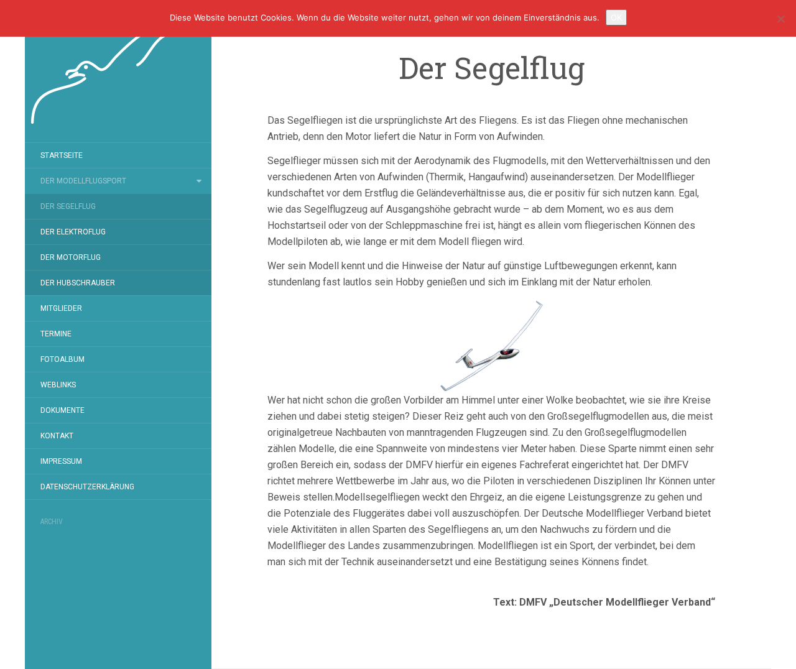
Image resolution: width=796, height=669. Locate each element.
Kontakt (56, 435)
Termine (56, 334)
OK (616, 17)
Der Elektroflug (73, 232)
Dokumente (62, 410)
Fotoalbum (62, 359)
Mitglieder (61, 308)
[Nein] (780, 18)
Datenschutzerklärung (87, 486)
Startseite (61, 155)
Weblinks (58, 385)
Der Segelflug (68, 206)
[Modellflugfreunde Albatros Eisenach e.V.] (118, 71)
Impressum (61, 461)
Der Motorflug (70, 257)
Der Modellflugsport (83, 181)
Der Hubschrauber (77, 283)
